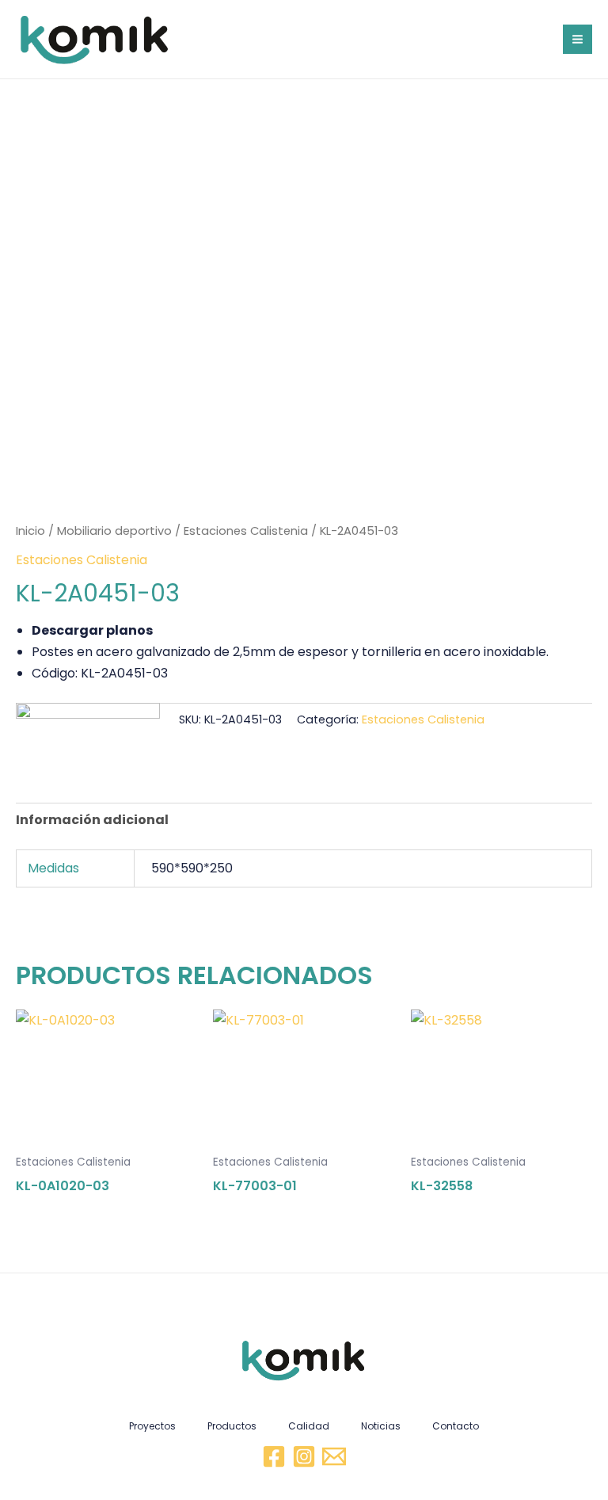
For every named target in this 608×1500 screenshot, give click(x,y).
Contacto (455, 1426)
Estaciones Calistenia (246, 531)
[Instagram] (304, 1456)
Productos (231, 1426)
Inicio (30, 531)
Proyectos (152, 1426)
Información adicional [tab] (92, 820)
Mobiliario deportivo (114, 531)
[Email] (334, 1456)
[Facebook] (274, 1456)
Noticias (381, 1426)
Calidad (308, 1426)
